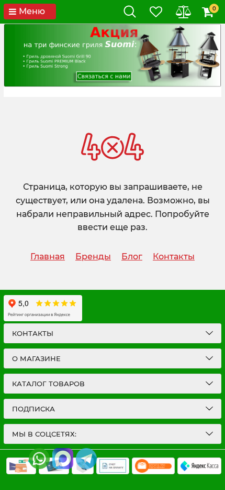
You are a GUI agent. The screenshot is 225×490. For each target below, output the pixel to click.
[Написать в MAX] (62, 458)
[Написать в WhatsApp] (39, 458)
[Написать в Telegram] (86, 458)
